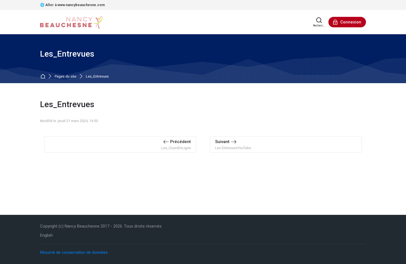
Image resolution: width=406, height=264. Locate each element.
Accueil (44, 76)
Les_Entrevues (97, 76)
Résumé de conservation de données (74, 252)
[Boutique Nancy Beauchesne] (71, 22)
